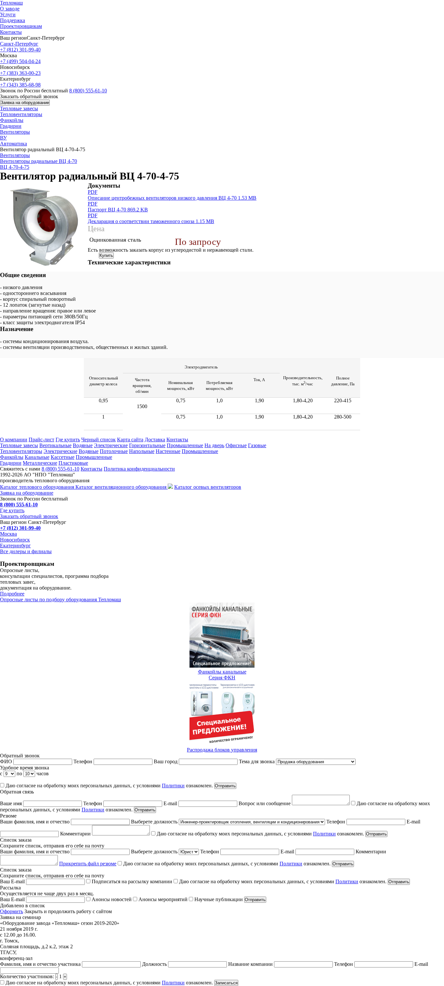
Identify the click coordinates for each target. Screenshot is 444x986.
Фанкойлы (11, 120)
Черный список (98, 439)
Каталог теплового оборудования (37, 487)
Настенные (168, 451)
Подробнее (12, 593)
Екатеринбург (15, 545)
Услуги (8, 14)
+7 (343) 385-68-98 (20, 84)
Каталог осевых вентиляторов (207, 487)
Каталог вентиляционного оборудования (121, 487)
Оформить (11, 911)
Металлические (40, 463)
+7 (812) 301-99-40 (20, 49)
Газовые (257, 445)
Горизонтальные (147, 445)
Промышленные (185, 445)
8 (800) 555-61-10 (88, 90)
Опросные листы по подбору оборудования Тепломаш (60, 599)
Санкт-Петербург (19, 44)
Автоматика (13, 143)
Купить (106, 255)
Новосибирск (15, 539)
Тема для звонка (257, 761)
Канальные (37, 457)
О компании (13, 439)
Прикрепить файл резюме (87, 863)
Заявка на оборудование (25, 102)
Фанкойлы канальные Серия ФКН (222, 674)
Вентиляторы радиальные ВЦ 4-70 (38, 161)
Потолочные (114, 451)
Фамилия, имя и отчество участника (41, 964)
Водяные (83, 445)
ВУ (3, 137)
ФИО (6, 761)
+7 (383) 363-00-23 (20, 73)
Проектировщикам (21, 26)
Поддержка (12, 20)
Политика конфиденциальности (139, 469)
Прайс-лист (41, 439)
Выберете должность (155, 821)
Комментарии (76, 833)
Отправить (225, 785)
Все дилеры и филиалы (26, 551)
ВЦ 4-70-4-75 (14, 167)
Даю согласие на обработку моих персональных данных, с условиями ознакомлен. (108, 785)
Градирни (10, 126)
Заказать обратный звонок (29, 516)
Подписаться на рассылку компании (132, 881)
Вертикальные (55, 445)
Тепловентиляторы (21, 114)
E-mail (170, 803)
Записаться (226, 982)
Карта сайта (130, 439)
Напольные (141, 451)
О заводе (10, 8)
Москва (8, 534)
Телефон (83, 761)
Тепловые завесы (19, 108)
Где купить (68, 439)
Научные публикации (218, 899)
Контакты (11, 32)
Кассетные (62, 457)
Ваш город (166, 761)
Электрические (111, 445)
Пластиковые (73, 463)
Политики (173, 785)
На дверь (214, 445)
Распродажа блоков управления (222, 750)
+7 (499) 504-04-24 (20, 61)
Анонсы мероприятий (163, 899)
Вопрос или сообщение (265, 803)
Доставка (155, 439)
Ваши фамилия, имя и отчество (35, 821)
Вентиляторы (15, 132)
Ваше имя (11, 803)
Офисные (236, 445)
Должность (155, 964)
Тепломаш (11, 3)
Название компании (251, 964)
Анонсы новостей (111, 899)
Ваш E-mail (13, 881)
